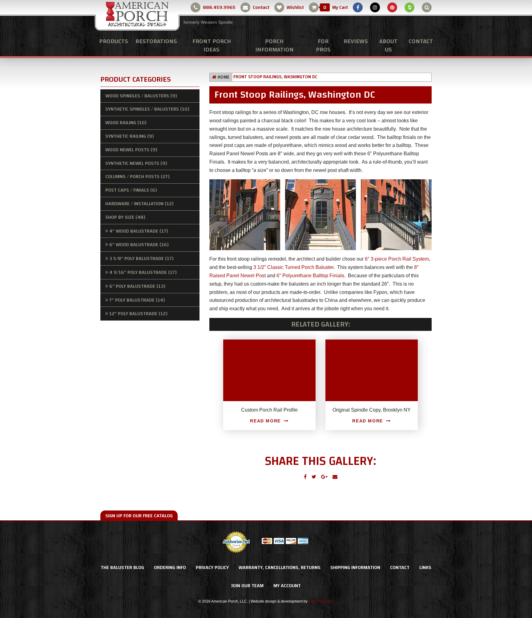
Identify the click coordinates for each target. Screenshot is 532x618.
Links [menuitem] (425, 567)
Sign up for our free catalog (139, 515)
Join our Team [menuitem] (247, 585)
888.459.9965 (219, 7)
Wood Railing (126, 122)
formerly (208, 22)
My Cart (335, 7)
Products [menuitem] (113, 41)
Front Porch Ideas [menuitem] (211, 45)
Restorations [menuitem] (156, 41)
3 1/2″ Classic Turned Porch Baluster (293, 267)
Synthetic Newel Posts (136, 163)
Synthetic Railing (129, 136)
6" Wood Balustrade (139, 244)
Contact (261, 7)
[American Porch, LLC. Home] (137, 16)
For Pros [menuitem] (323, 45)
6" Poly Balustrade (137, 286)
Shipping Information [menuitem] (355, 567)
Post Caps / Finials (131, 190)
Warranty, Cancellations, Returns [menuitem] (279, 567)
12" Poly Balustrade (138, 313)
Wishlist (295, 7)
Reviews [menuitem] (356, 41)
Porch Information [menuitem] (274, 45)
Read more (265, 420)
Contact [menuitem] (421, 41)
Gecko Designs (321, 601)
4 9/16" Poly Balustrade (143, 272)
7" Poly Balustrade (137, 300)
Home (223, 77)
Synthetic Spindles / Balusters (147, 109)
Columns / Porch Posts (137, 176)
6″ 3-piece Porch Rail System (397, 259)
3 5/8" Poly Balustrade (141, 258)
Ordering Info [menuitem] (170, 567)
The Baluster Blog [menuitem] (122, 567)
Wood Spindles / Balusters (141, 95)
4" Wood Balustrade (138, 231)
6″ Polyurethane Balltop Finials (310, 275)
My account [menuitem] (287, 585)
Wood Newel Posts (131, 149)
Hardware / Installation (139, 203)
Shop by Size (125, 217)
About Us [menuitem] (388, 45)
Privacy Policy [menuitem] (212, 567)
